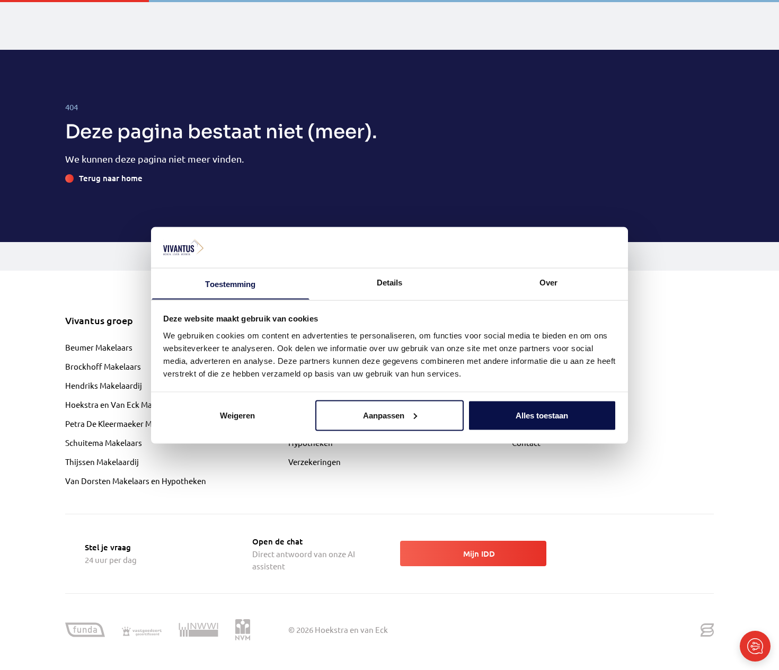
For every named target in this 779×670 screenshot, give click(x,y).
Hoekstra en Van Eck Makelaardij (124, 404)
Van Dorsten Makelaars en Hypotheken (135, 481)
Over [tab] (548, 282)
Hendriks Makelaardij (103, 385)
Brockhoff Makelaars (103, 366)
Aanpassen (383, 414)
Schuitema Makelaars (103, 442)
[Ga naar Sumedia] (707, 630)
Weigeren (237, 414)
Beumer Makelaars (98, 347)
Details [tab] (390, 282)
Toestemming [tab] (230, 283)
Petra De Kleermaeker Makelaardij (126, 423)
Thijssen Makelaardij (102, 462)
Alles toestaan (542, 414)
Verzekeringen (314, 462)
